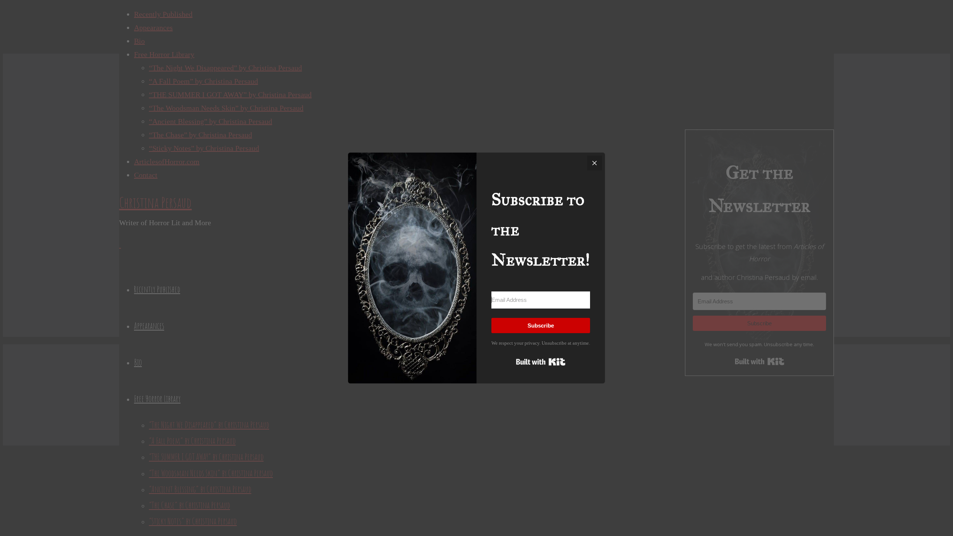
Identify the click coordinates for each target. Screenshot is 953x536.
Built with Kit (540, 361)
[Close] (594, 163)
